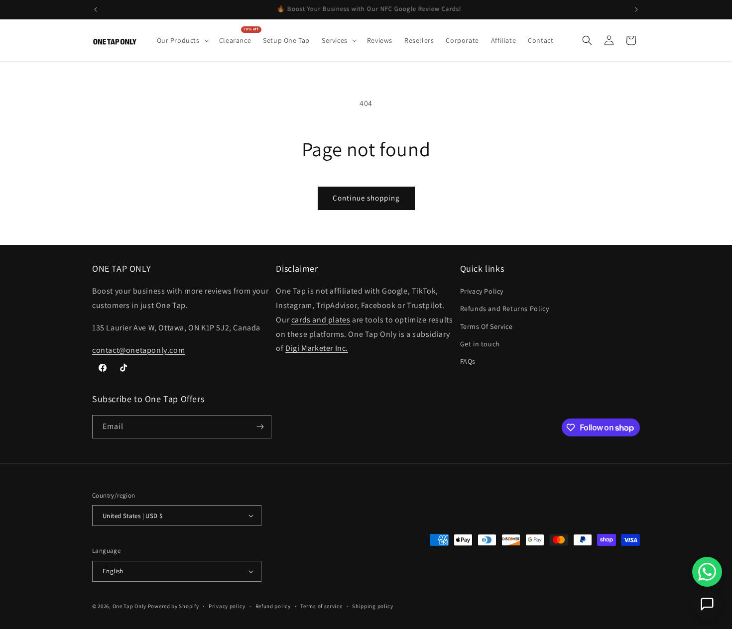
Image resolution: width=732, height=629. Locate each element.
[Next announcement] (636, 9)
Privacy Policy (481, 291)
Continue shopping (366, 198)
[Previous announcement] (96, 9)
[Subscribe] (260, 426)
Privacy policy (227, 606)
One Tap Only (129, 606)
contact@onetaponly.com (138, 350)
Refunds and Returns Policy (504, 308)
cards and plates (321, 319)
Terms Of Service (486, 326)
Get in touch (480, 343)
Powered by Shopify (173, 606)
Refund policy (273, 606)
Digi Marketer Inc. (316, 348)
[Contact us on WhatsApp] (707, 572)
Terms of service (321, 606)
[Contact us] (707, 604)
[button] (182, 40)
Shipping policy (372, 606)
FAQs (468, 361)
